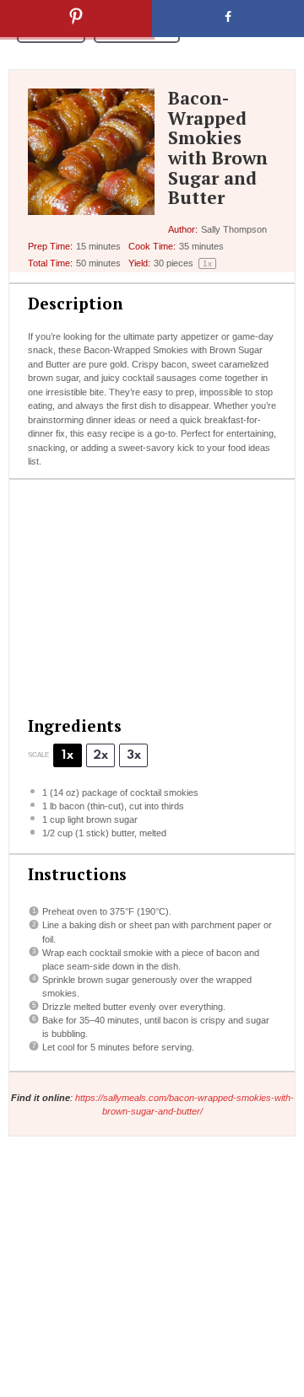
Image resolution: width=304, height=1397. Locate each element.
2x (100, 755)
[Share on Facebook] (228, 18)
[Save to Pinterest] (76, 18)
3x (134, 755)
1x (67, 755)
